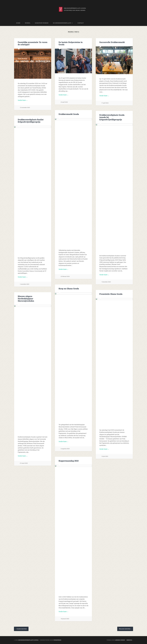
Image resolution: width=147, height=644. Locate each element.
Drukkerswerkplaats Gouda (28, 640)
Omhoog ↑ (129, 640)
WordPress (57, 640)
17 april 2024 (104, 103)
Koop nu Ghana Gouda (69, 288)
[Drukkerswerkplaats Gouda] (73, 10)
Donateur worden (41, 23)
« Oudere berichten (21, 629)
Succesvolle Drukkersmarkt (112, 42)
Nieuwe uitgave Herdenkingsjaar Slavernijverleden (26, 298)
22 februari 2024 (65, 276)
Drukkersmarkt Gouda (69, 114)
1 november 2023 (24, 284)
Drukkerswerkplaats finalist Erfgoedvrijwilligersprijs (30, 120)
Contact (80, 23)
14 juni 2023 (104, 456)
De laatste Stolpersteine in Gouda (71, 43)
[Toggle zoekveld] (130, 23)
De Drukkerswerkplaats (62, 23)
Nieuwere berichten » (125, 629)
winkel (27, 23)
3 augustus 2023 (65, 448)
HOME (18, 23)
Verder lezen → (23, 100)
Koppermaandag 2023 (69, 460)
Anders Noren (120, 640)
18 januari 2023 (65, 618)
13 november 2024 (25, 107)
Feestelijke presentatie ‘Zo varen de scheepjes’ (32, 43)
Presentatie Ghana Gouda (110, 294)
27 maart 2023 (24, 463)
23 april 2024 (64, 102)
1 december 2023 (106, 282)
